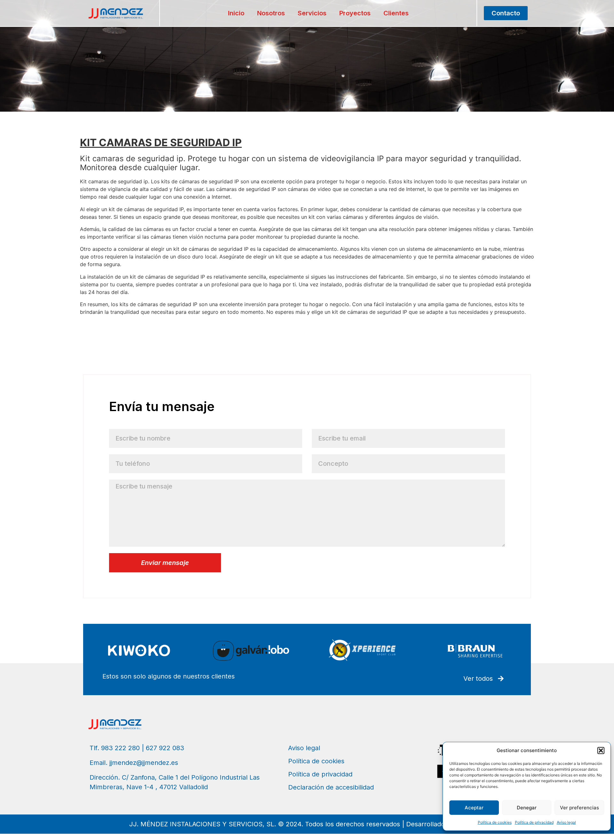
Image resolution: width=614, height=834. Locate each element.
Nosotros (271, 13)
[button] (601, 750)
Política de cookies (495, 822)
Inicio (236, 13)
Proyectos (355, 13)
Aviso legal (566, 822)
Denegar (527, 808)
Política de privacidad (534, 822)
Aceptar (474, 808)
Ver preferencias (579, 808)
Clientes (396, 13)
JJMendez (92, 324)
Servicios (312, 13)
